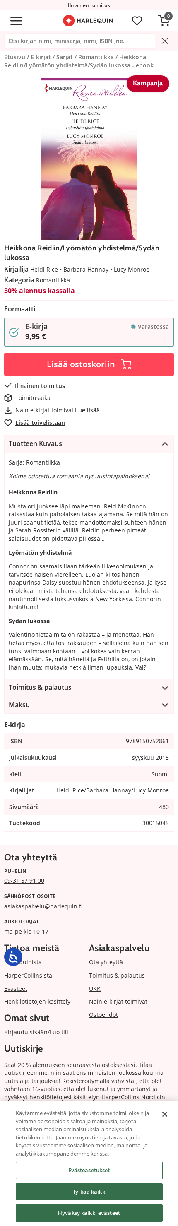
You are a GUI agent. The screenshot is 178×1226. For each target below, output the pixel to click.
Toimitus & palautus (117, 975)
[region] (89, 1163)
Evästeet (15, 988)
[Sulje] (165, 1114)
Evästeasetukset (89, 1170)
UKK (95, 988)
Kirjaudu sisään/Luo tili (36, 1032)
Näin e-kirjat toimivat (118, 1001)
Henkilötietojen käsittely (37, 1001)
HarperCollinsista (28, 975)
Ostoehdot (103, 1015)
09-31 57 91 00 (24, 880)
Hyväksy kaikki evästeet (89, 1212)
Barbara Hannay (85, 269)
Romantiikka (53, 280)
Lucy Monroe (131, 269)
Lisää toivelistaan (40, 422)
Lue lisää (87, 410)
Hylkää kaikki (89, 1191)
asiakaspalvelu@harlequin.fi (43, 906)
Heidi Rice (44, 269)
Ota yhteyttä (106, 962)
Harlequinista (23, 962)
